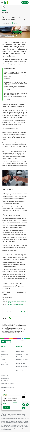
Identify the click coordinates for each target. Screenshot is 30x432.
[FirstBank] (6, 2)
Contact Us (3, 351)
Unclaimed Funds (20, 356)
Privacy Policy (4, 375)
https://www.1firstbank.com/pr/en (15, 304)
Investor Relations (20, 351)
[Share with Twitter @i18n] (21, 312)
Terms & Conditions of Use (7, 380)
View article (6, 78)
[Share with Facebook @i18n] (24, 312)
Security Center (4, 364)
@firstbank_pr (11, 302)
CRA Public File (19, 370)
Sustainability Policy (5, 378)
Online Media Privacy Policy (7, 387)
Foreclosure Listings (20, 363)
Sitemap (3, 359)
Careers (18, 349)
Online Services (4, 354)
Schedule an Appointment (7, 349)
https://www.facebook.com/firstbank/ (17, 301)
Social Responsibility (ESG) (22, 354)
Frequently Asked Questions (7, 362)
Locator (3, 356)
